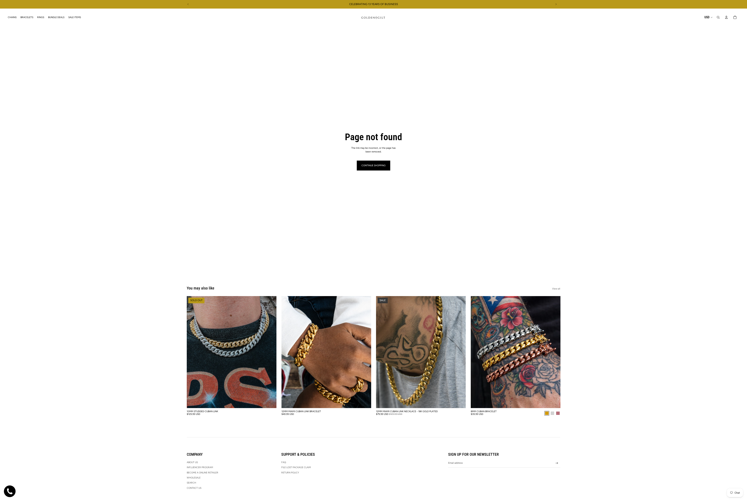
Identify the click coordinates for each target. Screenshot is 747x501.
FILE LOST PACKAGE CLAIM (296, 467)
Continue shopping (373, 165)
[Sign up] (556, 463)
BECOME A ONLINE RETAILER (202, 472)
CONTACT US (194, 488)
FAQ (283, 462)
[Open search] (718, 17)
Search (191, 482)
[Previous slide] (188, 4)
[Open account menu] (726, 17)
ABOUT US (192, 462)
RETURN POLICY (290, 472)
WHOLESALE (194, 477)
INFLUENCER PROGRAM (200, 467)
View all (556, 288)
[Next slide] (556, 4)
